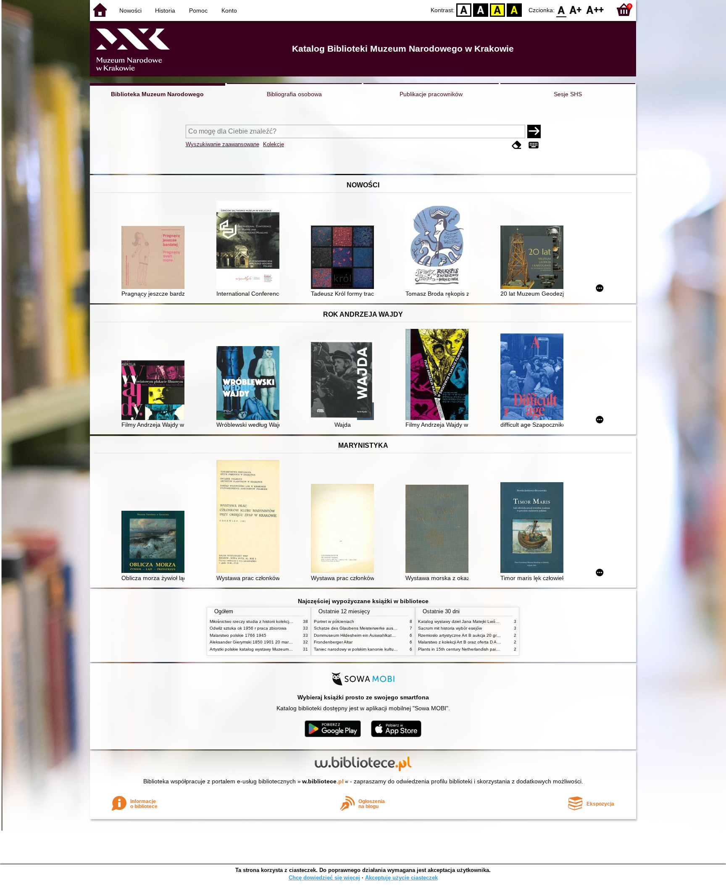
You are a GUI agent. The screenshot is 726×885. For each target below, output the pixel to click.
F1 (576, 9)
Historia (165, 10)
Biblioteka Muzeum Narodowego (157, 94)
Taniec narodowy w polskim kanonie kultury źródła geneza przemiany (380, 649)
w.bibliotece (323, 781)
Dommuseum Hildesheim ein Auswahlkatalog (357, 635)
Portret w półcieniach (334, 621)
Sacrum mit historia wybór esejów (450, 628)
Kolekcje (273, 144)
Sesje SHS (568, 94)
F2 (595, 9)
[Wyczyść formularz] (516, 145)
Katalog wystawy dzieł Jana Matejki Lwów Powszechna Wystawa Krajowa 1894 (494, 621)
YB (497, 9)
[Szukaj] (534, 131)
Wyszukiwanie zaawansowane (222, 144)
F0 (562, 9)
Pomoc (198, 10)
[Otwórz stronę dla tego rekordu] (155, 258)
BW (480, 9)
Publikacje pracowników (431, 94)
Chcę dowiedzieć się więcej (324, 877)
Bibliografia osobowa (294, 94)
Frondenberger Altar (333, 642)
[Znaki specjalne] (533, 145)
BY (514, 9)
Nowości (130, 10)
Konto (229, 10)
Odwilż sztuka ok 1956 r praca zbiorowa (248, 628)
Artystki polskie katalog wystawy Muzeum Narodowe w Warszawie (273, 649)
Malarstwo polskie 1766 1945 (238, 635)
